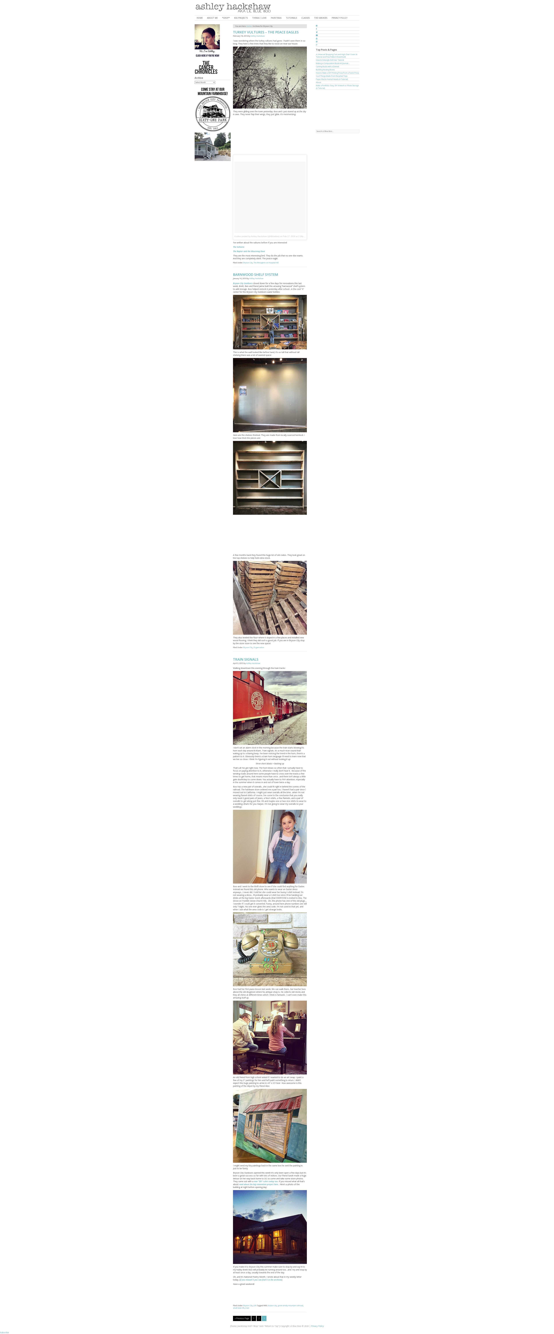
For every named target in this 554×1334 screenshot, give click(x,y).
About (318, 82)
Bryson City (248, 262)
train (247, 1308)
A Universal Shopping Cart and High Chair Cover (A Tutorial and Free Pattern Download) (336, 55)
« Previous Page (242, 1318)
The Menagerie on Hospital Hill (266, 262)
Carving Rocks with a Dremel (327, 66)
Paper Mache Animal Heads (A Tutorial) (332, 79)
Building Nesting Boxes (325, 69)
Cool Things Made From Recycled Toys (331, 76)
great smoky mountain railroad (290, 1305)
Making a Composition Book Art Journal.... (333, 63)
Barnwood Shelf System (255, 274)
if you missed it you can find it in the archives (261, 1279)
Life (254, 1305)
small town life (239, 1308)
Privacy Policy (317, 1326)
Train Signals (245, 659)
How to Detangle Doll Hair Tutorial (330, 60)
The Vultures (238, 247)
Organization (258, 647)
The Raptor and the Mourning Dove (249, 251)
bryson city (272, 1305)
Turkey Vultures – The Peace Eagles (266, 32)
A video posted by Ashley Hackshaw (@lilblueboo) (257, 236)
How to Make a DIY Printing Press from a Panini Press (337, 73)
